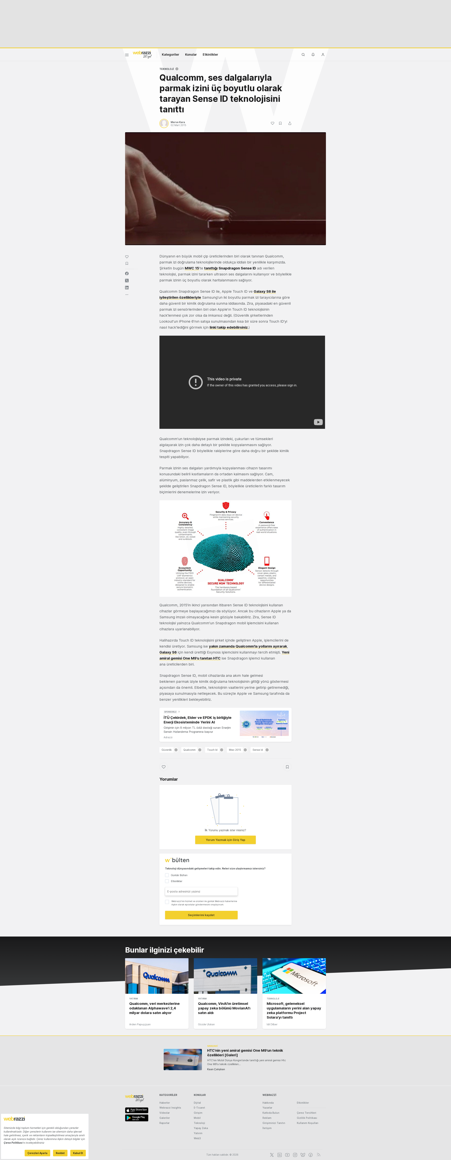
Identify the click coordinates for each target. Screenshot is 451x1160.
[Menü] (127, 55)
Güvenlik (167, 749)
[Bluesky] (302, 1154)
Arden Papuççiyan (140, 1024)
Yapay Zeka (201, 1128)
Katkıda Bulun (270, 1112)
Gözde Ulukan (206, 1024)
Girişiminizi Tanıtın (273, 1122)
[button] (225, 548)
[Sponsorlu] (264, 724)
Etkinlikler (210, 54)
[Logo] (142, 54)
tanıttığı (211, 268)
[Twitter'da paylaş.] (127, 280)
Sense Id (258, 749)
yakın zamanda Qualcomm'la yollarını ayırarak (248, 646)
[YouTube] (287, 1154)
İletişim (267, 1128)
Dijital (197, 1102)
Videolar (164, 1112)
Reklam (266, 1117)
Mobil (197, 1117)
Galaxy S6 (168, 652)
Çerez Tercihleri (306, 1112)
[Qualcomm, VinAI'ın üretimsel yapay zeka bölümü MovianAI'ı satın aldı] (225, 976)
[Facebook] (310, 1154)
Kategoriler (170, 54)
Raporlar (164, 1122)
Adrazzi (168, 737)
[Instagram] (295, 1154)
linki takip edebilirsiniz (229, 327)
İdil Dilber (272, 1024)
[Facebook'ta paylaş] (127, 273)
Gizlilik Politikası (307, 1117)
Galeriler (164, 1117)
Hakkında (268, 1102)
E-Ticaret (199, 1107)
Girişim (198, 1112)
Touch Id (212, 749)
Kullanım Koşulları (307, 1122)
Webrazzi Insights (170, 1107)
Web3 (197, 1138)
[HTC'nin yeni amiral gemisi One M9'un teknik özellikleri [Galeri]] (183, 1059)
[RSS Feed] (318, 1154)
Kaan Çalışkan (216, 1069)
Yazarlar (267, 1107)
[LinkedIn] (279, 1154)
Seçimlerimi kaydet (201, 915)
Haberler (164, 1102)
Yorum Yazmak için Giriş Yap (225, 840)
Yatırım (133, 998)
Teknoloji (166, 68)
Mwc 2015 (235, 749)
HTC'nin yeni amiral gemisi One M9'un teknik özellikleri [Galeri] (245, 1052)
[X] (271, 1154)
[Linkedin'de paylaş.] (127, 287)
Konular (191, 54)
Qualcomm (189, 749)
